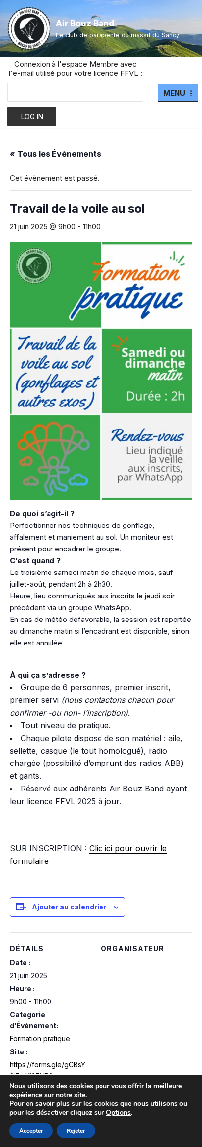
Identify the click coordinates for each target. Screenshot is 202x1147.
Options (118, 1112)
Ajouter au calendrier (69, 907)
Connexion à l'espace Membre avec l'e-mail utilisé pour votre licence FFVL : (75, 68)
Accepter (31, 1131)
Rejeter (76, 1131)
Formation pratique (40, 1038)
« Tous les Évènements (55, 154)
